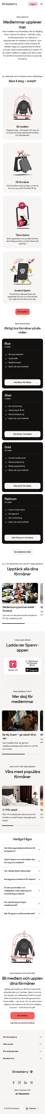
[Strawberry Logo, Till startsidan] (9, 4)
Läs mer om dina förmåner (22, 1022)
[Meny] (41, 4)
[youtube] (31, 1082)
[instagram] (19, 1082)
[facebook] (13, 1082)
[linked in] (25, 1082)
